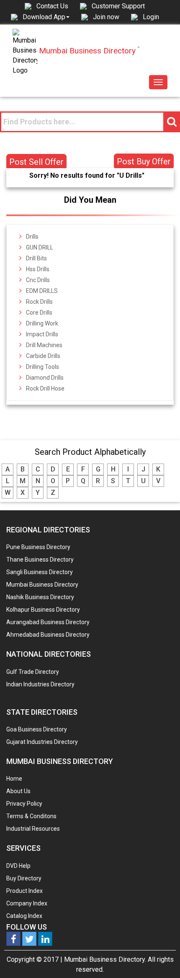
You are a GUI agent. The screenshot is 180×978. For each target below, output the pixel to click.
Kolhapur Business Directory (43, 609)
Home (14, 778)
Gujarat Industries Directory (42, 742)
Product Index (24, 890)
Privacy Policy (24, 803)
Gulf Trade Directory (32, 671)
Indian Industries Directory (40, 684)
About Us (18, 791)
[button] (46, 16)
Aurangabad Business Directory (48, 622)
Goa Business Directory (36, 729)
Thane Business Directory (40, 559)
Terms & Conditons (31, 816)
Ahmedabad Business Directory (48, 634)
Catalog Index (24, 915)
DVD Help (18, 865)
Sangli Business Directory (39, 572)
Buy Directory (23, 878)
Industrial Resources (33, 828)
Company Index (26, 903)
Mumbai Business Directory (42, 584)
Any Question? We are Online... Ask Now (160, 958)
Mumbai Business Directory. (105, 959)
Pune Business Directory (38, 547)
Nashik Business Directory (40, 597)
